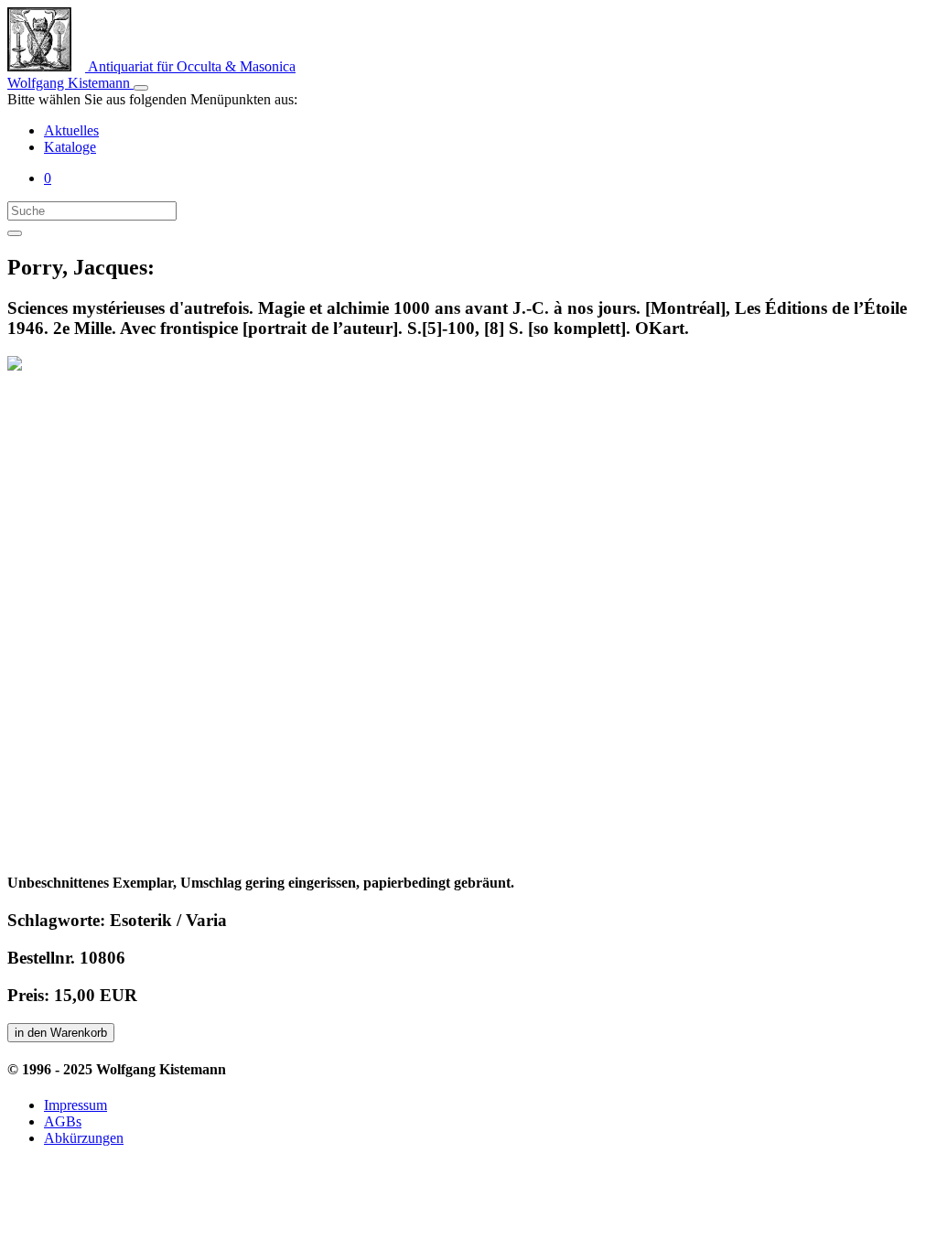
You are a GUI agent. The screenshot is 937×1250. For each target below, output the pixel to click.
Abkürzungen (84, 1138)
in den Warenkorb (61, 1033)
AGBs (62, 1121)
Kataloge (70, 147)
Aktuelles (71, 130)
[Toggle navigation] (141, 88)
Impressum (75, 1105)
